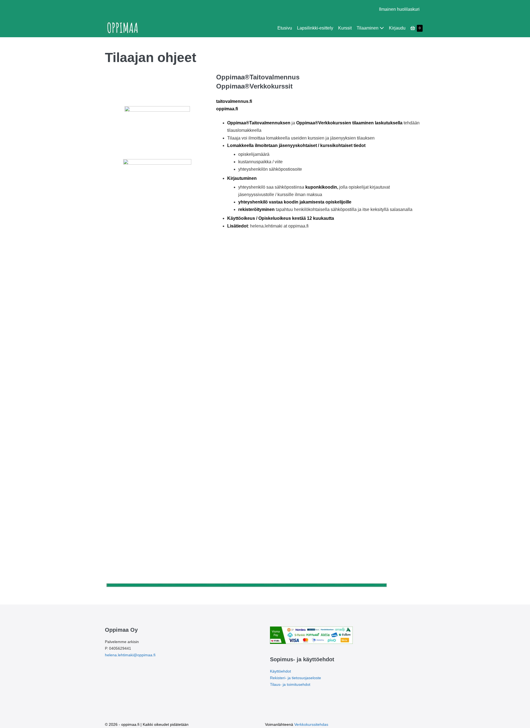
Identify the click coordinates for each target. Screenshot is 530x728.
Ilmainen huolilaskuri (399, 9)
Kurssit (345, 28)
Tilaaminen (368, 28)
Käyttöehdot (280, 671)
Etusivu (284, 28)
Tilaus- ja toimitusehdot (290, 684)
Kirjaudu (397, 28)
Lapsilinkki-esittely (315, 28)
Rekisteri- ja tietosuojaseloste (295, 678)
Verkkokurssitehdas (311, 724)
